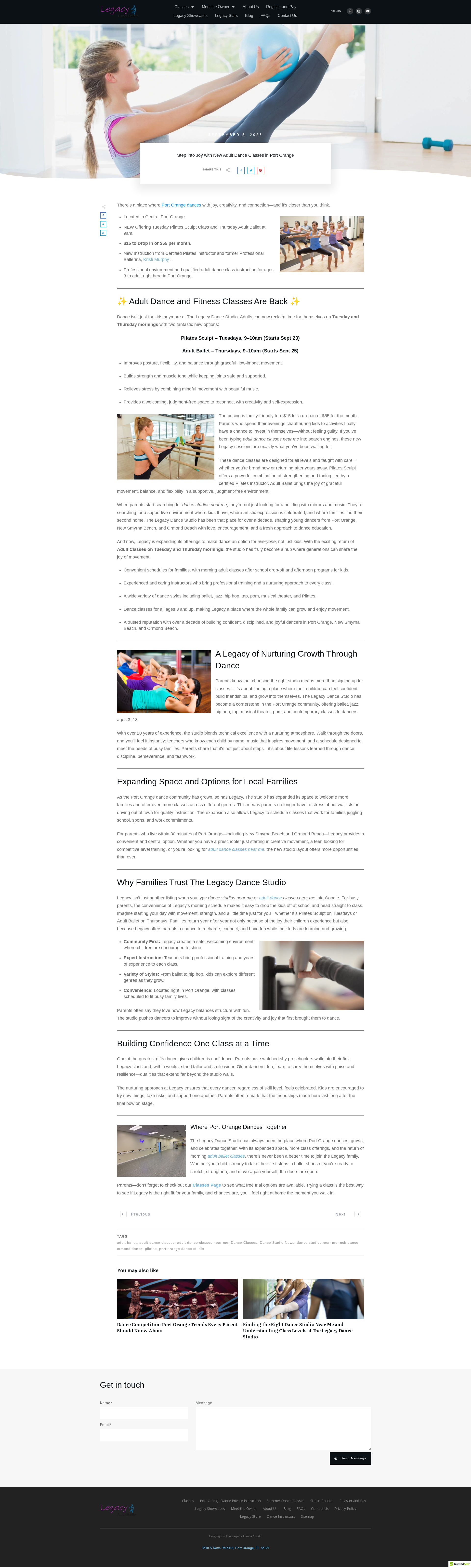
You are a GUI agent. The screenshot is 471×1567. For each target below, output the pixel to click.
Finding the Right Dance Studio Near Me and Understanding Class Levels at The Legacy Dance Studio (303, 1312)
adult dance (271, 897)
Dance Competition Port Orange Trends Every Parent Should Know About (177, 1312)
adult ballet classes (226, 1156)
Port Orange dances (181, 205)
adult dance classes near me (236, 849)
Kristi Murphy (156, 259)
